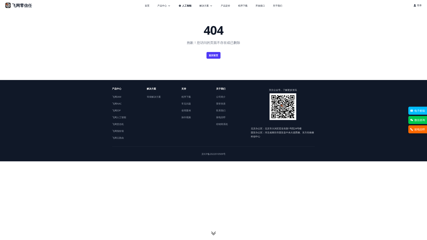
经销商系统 (222, 124)
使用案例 (186, 110)
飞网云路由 (118, 137)
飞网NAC (117, 103)
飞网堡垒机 (118, 124)
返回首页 (213, 55)
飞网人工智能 (119, 117)
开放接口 (260, 5)
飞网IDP (116, 110)
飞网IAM (116, 96)
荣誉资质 (221, 103)
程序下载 (243, 5)
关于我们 (277, 5)
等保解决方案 (154, 96)
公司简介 (221, 96)
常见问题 (186, 103)
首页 (147, 5)
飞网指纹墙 (118, 130)
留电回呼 (221, 117)
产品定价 (225, 5)
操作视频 (186, 117)
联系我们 (221, 110)
